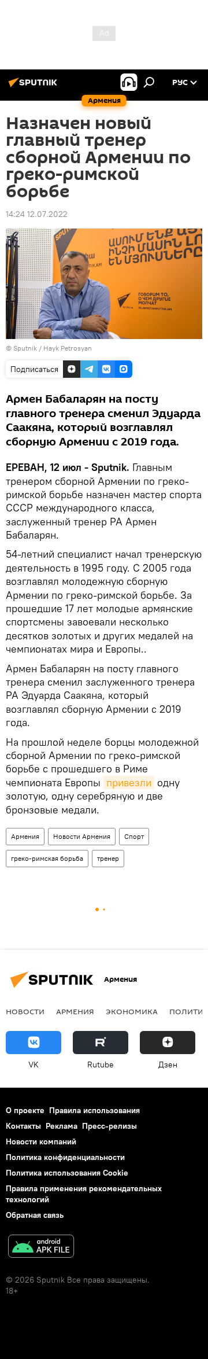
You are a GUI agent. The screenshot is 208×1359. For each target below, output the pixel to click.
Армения (25, 836)
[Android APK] (41, 1248)
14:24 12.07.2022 (37, 214)
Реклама (61, 1126)
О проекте (25, 1110)
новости (25, 1011)
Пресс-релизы (109, 1126)
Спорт (134, 836)
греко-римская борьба (47, 858)
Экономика (132, 1011)
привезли (128, 782)
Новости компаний (41, 1141)
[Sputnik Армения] (35, 87)
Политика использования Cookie (67, 1173)
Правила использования (94, 1110)
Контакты (23, 1126)
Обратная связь (35, 1215)
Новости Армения (81, 836)
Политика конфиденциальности (65, 1157)
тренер (108, 858)
